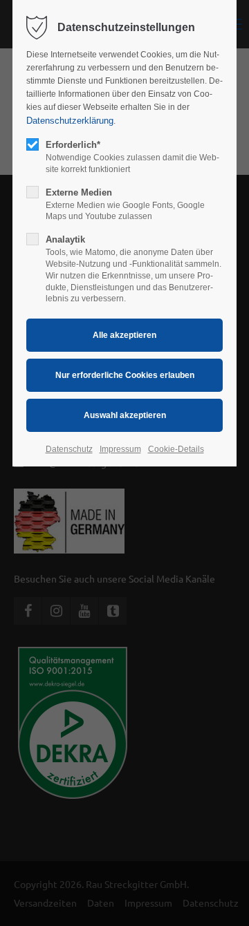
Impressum (120, 449)
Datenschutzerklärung (69, 120)
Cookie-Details (176, 449)
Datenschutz (69, 449)
